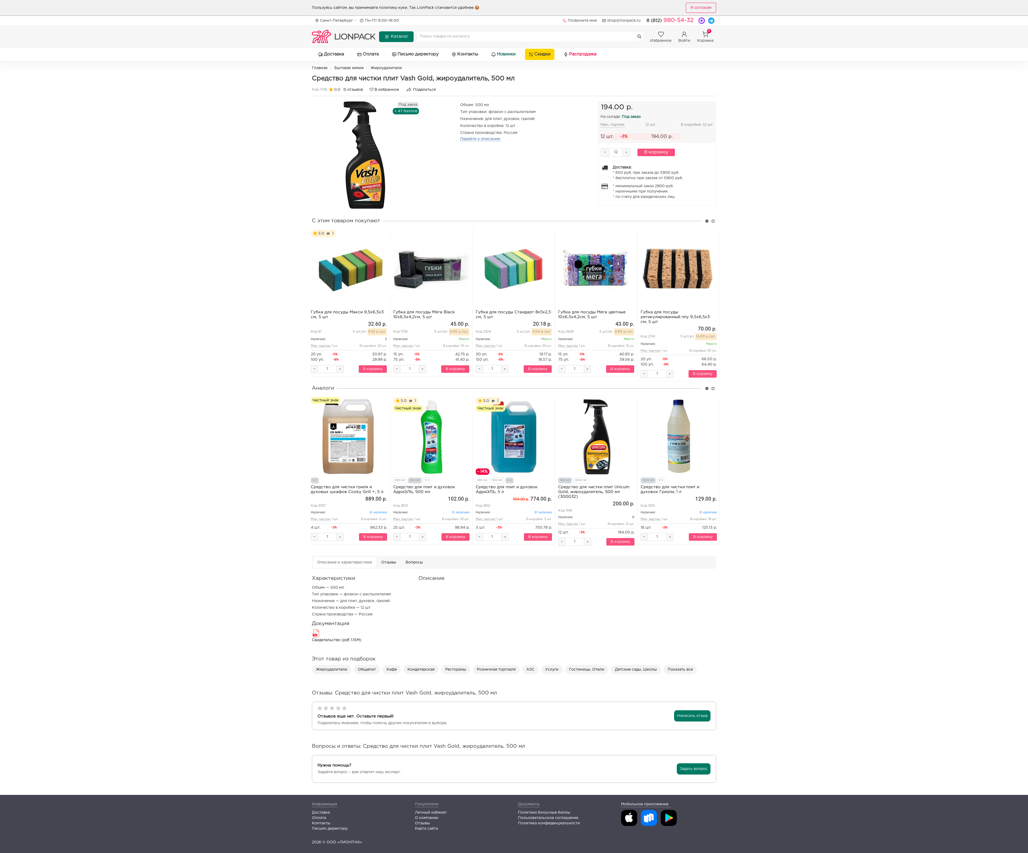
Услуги (551, 669)
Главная (319, 68)
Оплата (371, 54)
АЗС (530, 669)
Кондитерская (420, 669)
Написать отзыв (692, 715)
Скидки (542, 54)
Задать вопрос (694, 769)
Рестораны (455, 669)
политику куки (393, 7)
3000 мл (581, 480)
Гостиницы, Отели (586, 669)
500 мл (415, 480)
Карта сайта (426, 828)
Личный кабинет (431, 812)
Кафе (392, 669)
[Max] (701, 20)
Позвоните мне (582, 20)
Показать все (680, 669)
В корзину (656, 152)
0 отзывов (353, 89)
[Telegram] (711, 20)
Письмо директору (418, 54)
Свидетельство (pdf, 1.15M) (336, 640)
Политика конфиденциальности (549, 823)
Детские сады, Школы (636, 669)
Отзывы (388, 562)
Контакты (467, 54)
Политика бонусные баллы (544, 812)
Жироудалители (386, 68)
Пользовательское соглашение (548, 818)
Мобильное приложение (644, 804)
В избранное (386, 89)
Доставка (334, 54)
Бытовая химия (349, 68)
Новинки (506, 54)
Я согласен (701, 7)
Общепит (367, 669)
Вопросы (414, 562)
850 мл (400, 480)
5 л (315, 480)
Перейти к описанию (480, 139)
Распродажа (582, 54)
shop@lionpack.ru (624, 20)
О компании (426, 818)
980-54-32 (670, 20)
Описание (344, 562)
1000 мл (648, 480)
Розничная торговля (496, 669)
